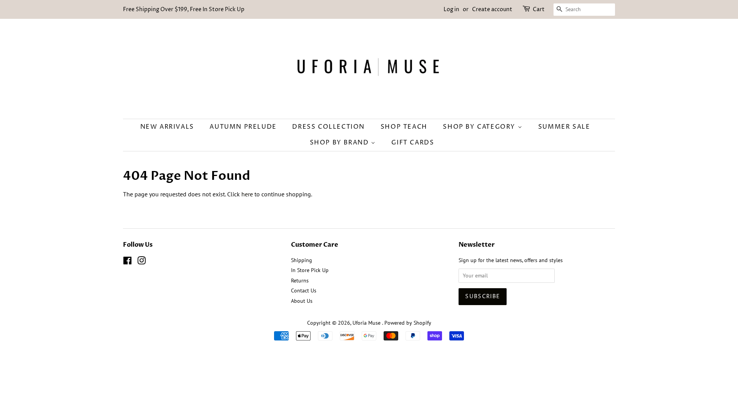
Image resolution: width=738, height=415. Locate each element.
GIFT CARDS (412, 142)
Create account (492, 9)
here (247, 194)
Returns (300, 280)
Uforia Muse (367, 322)
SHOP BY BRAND (340, 142)
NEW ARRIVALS (167, 127)
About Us (301, 300)
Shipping (301, 260)
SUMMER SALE (564, 127)
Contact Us (303, 290)
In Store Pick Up (310, 270)
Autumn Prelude (242, 127)
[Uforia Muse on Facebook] (127, 262)
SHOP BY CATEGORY (480, 127)
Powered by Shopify (407, 322)
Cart (539, 9)
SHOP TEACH (404, 127)
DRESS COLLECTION (328, 127)
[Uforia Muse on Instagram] (141, 262)
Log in (451, 9)
